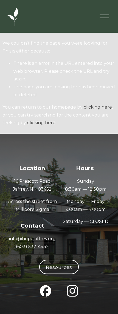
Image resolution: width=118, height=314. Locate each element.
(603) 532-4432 (32, 246)
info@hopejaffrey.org (32, 238)
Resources (59, 267)
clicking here (98, 107)
